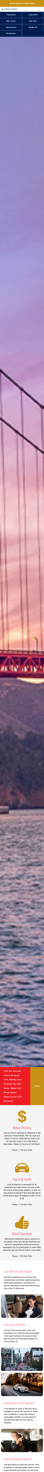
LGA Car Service (10, 9)
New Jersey (11, 21)
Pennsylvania (11, 27)
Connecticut (11, 15)
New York (33, 21)
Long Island (33, 15)
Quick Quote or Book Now (22, 3)
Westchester (11, 33)
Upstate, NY (33, 27)
